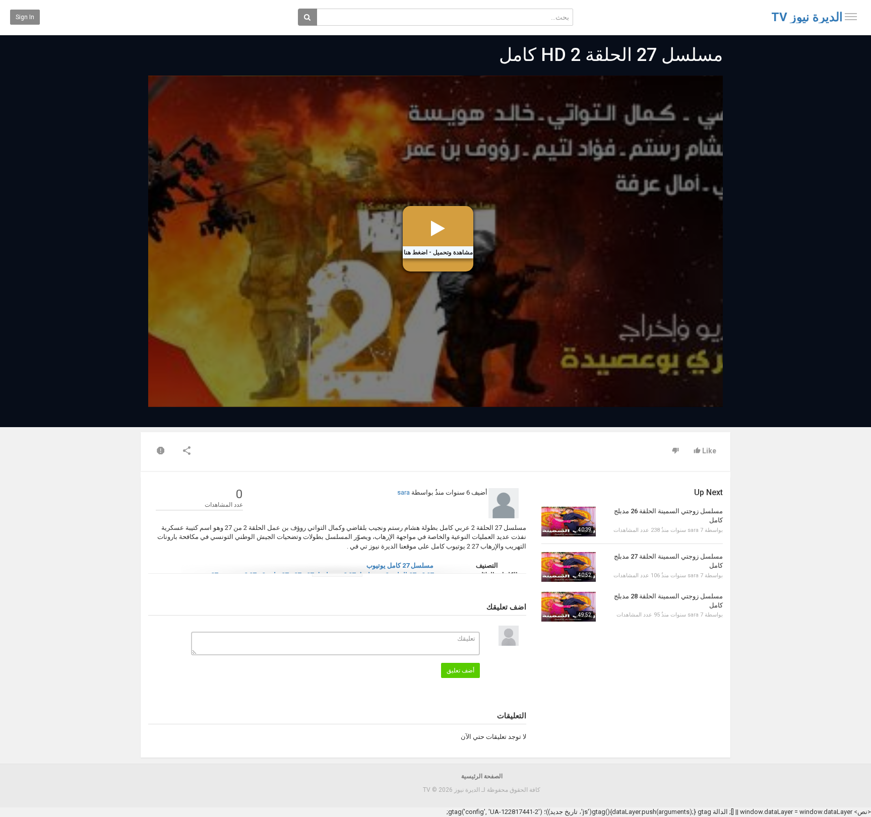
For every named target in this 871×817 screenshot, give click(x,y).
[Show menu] (850, 16)
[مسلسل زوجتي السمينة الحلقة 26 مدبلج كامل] (568, 521)
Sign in (25, 17)
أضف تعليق (460, 670)
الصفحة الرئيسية (482, 776)
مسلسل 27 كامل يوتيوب (399, 565)
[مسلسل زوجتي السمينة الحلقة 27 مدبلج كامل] (568, 567)
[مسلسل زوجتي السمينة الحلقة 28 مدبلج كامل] (568, 607)
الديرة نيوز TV (807, 17)
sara (403, 492)
